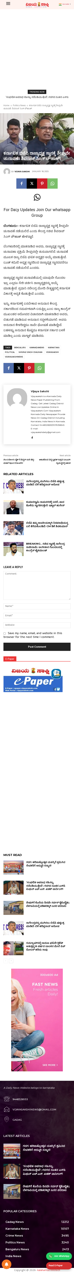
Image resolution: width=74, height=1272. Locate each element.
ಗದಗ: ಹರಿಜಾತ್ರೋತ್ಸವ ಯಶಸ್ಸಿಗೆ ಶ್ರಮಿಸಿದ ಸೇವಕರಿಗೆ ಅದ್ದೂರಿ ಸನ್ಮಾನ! (45, 863)
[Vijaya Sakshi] (7, 171)
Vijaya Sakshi (22, 171)
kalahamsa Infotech (48, 1270)
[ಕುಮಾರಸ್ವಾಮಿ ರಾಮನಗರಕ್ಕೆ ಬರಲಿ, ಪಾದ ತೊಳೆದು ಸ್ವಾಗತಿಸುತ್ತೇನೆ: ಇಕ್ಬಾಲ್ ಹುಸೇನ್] (13, 507)
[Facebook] (21, 183)
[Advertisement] (37, 48)
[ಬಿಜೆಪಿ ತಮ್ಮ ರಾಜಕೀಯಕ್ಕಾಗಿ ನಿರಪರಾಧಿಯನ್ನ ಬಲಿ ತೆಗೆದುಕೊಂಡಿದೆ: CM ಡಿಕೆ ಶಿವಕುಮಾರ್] (13, 528)
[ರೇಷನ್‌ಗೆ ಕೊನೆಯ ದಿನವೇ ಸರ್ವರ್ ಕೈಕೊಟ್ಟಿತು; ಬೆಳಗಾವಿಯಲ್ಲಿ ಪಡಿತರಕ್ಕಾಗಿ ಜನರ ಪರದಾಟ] (13, 908)
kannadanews (37, 348)
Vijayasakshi (52, 352)
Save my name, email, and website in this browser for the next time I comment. (32, 635)
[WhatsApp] (52, 183)
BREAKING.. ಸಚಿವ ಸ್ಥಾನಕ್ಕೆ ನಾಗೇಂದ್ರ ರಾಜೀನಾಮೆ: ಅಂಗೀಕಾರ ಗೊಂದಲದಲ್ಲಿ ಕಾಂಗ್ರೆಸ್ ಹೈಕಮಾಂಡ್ (45, 547)
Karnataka (53, 348)
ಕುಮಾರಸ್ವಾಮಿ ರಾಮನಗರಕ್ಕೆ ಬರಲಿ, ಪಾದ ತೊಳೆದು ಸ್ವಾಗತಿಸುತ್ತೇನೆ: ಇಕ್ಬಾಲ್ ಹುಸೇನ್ (45, 503)
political (10, 352)
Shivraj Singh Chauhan (30, 352)
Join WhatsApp (61, 1256)
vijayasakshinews (14, 357)
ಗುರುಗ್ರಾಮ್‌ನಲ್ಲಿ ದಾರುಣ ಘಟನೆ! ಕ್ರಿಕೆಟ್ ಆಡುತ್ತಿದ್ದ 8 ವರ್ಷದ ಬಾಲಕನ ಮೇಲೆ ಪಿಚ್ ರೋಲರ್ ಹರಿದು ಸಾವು (45, 946)
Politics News (19, 105)
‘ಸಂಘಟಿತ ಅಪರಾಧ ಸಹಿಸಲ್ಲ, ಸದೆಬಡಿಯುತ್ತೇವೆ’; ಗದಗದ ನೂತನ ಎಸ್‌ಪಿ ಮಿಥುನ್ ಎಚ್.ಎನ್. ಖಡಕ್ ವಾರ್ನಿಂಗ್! (45, 886)
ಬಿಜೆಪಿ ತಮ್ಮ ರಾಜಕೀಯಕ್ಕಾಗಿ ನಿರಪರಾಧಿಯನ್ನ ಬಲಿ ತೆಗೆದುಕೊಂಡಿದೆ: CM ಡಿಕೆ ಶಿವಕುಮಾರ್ (47, 524)
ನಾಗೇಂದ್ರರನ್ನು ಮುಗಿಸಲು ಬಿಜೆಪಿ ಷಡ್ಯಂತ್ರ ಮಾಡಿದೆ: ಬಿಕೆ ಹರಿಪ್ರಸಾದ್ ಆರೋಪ (45, 483)
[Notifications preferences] (6, 1264)
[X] (32, 183)
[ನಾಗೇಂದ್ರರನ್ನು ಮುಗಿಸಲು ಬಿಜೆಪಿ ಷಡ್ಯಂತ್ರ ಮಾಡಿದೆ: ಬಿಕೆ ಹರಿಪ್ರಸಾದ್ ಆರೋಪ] (13, 487)
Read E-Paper (56, 1266)
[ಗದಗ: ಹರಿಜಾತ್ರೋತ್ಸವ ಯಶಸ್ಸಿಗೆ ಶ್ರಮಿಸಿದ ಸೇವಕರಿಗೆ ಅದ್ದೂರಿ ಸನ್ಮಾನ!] (13, 867)
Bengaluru (20, 348)
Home (6, 105)
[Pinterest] (42, 183)
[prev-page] (5, 961)
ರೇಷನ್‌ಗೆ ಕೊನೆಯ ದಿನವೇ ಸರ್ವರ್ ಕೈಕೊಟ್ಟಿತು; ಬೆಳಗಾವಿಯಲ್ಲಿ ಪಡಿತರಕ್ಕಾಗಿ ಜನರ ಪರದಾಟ (48, 904)
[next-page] (11, 961)
